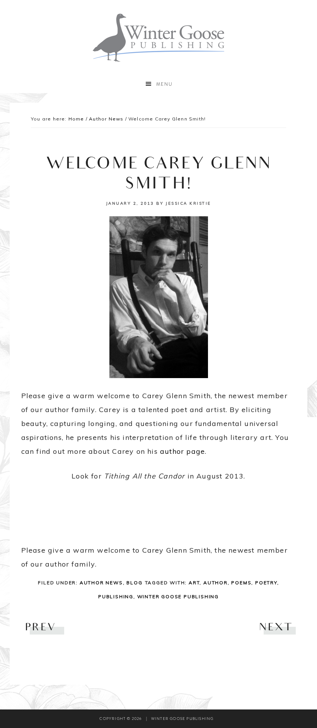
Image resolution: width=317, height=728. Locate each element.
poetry (266, 582)
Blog (134, 582)
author (215, 582)
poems (241, 582)
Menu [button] (164, 84)
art (194, 582)
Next (275, 628)
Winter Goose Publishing (158, 37)
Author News (101, 582)
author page (181, 451)
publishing (115, 596)
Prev (40, 628)
